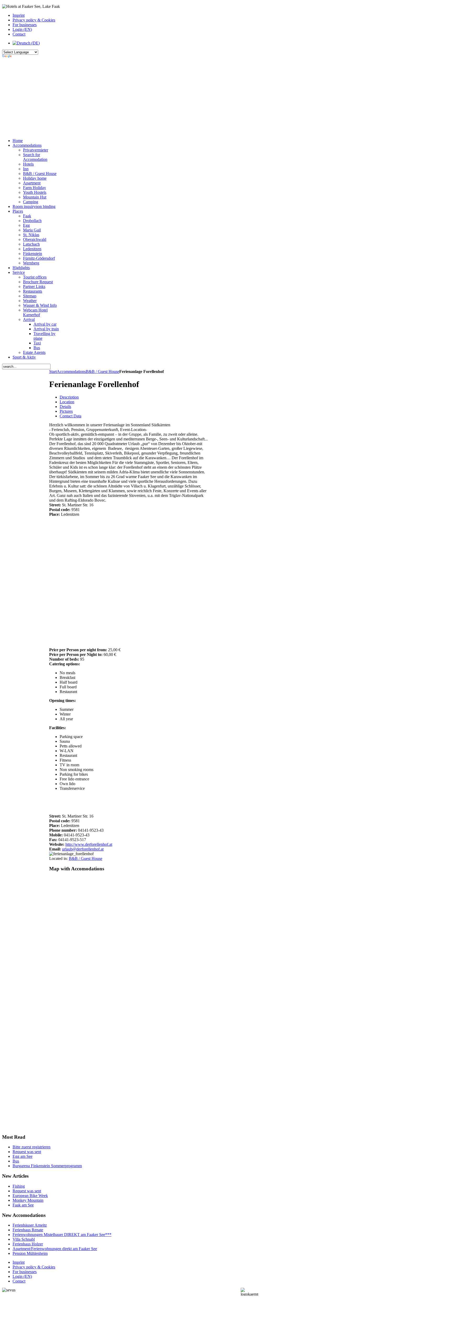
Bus (16, 1161)
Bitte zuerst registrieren (31, 1147)
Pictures (66, 411)
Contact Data (70, 416)
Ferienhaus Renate (28, 1230)
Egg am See (22, 1156)
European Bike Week (30, 1195)
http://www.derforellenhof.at (88, 844)
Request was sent (27, 1151)
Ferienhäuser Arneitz (30, 1225)
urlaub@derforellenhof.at (83, 849)
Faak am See (23, 1205)
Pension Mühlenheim (30, 1253)
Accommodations (71, 371)
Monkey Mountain (28, 1200)
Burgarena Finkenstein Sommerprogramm (47, 1166)
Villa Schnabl (24, 1239)
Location (67, 402)
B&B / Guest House (102, 371)
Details (65, 406)
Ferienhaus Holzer (28, 1244)
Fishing (19, 1186)
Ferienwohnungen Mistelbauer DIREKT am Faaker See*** (62, 1234)
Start (53, 371)
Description (69, 397)
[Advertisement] (130, 97)
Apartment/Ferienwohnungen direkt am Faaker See (55, 1248)
